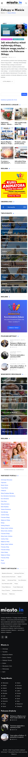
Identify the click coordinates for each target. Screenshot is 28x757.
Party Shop (4, 501)
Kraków (5, 685)
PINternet (3, 490)
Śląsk (2, 560)
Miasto (23, 340)
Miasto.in (4, 57)
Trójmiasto (3, 482)
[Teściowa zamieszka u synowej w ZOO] (4, 355)
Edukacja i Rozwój (7, 660)
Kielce (18, 696)
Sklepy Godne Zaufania (7, 528)
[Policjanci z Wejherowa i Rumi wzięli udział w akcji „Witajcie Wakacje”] (4, 343)
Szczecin (19, 685)
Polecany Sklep (5, 547)
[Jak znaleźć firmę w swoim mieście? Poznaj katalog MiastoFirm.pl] (21, 153)
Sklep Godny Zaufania (6, 531)
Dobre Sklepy (4, 552)
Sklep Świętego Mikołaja (7, 493)
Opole (18, 698)
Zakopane (19, 706)
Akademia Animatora (7, 573)
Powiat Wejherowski (18, 587)
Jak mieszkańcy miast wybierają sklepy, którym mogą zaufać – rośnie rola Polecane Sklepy (14, 49)
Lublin (18, 690)
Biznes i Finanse (6, 657)
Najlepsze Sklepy (5, 520)
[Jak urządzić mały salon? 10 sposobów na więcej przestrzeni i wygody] (21, 114)
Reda (18, 701)
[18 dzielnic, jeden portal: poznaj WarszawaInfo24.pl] (21, 133)
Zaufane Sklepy (5, 514)
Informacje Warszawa (6, 480)
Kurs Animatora (5, 498)
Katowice (5, 698)
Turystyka (4, 651)
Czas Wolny (13, 351)
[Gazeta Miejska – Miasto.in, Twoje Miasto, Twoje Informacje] (7, 133)
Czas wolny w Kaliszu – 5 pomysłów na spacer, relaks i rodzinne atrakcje (18, 367)
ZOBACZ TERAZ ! (14, 327)
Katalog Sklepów (5, 525)
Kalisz (19, 363)
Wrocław (5, 693)
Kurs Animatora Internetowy (8, 496)
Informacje (5, 649)
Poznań (3, 563)
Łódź (4, 696)
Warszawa (13, 353)
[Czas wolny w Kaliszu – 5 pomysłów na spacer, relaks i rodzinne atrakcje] (4, 366)
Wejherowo (12, 594)
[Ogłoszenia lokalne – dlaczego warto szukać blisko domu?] (7, 114)
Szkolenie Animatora (17, 590)
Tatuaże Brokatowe (6, 509)
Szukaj (24, 94)
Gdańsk (19, 576)
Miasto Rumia (4, 485)
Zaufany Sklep (4, 539)
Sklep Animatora (5, 504)
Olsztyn (19, 693)
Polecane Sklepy (5, 517)
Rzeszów (5, 701)
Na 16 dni (14, 100)
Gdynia (3, 580)
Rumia (11, 341)
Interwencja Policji (11, 580)
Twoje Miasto (4, 488)
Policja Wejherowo (6, 587)
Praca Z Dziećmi (6, 590)
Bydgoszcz (20, 704)
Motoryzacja (5, 669)
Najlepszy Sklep (5, 541)
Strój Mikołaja (4, 512)
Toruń (4, 704)
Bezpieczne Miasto (15, 340)
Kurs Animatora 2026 (7, 583)
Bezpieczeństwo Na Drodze (8, 576)
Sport (3, 672)
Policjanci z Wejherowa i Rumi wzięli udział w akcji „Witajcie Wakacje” (18, 345)
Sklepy (2, 523)
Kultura (4, 663)
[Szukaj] (26, 3)
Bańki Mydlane (5, 506)
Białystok (19, 688)
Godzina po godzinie (6, 100)
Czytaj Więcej (7, 81)
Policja (16, 583)
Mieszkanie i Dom (7, 666)
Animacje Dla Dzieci (19, 573)
